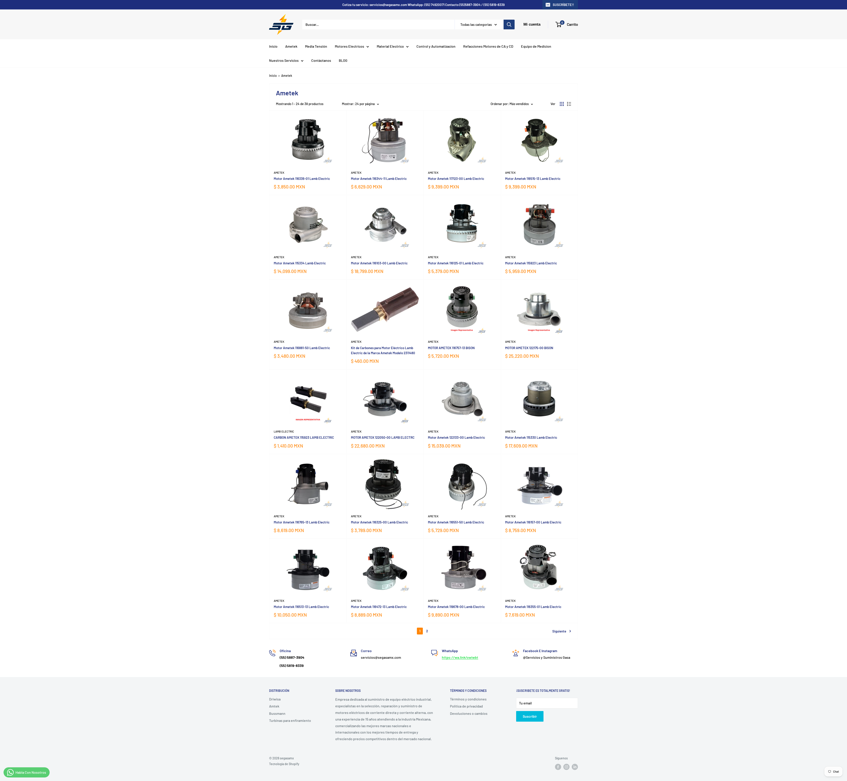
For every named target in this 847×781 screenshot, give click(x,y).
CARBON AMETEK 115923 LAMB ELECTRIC (304, 437)
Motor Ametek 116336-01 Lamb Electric (302, 179)
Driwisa (275, 699)
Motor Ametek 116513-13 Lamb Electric (301, 607)
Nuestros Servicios (284, 60)
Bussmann (277, 713)
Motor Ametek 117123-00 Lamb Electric (456, 179)
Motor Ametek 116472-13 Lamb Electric (379, 607)
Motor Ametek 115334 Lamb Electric (300, 263)
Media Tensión (316, 46)
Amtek (274, 706)
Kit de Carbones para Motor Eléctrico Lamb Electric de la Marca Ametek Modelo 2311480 (383, 350)
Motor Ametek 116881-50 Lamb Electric (302, 348)
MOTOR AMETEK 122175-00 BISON (529, 348)
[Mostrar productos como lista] (569, 104)
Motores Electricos (349, 46)
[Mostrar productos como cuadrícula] (562, 104)
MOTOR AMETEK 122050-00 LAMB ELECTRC (382, 437)
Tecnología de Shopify (284, 764)
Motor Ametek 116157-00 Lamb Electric (533, 522)
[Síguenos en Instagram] (566, 767)
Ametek (291, 46)
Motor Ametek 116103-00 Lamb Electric (379, 263)
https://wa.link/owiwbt (460, 657)
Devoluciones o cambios (468, 713)
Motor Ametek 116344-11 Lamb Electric (379, 179)
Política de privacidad (466, 706)
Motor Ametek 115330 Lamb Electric (531, 437)
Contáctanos (321, 60)
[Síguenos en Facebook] (558, 767)
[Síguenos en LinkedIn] (575, 767)
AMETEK (356, 341)
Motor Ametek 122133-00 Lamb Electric (456, 437)
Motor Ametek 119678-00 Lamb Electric (456, 607)
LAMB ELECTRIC (284, 431)
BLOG (343, 60)
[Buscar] (509, 24)
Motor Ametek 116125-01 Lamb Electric (455, 263)
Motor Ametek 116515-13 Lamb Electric (532, 179)
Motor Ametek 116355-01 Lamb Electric (533, 607)
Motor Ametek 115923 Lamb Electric (531, 263)
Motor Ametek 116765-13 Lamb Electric (302, 522)
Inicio (273, 46)
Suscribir (530, 716)
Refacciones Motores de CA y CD (488, 46)
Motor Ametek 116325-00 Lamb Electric (379, 522)
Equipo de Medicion (536, 46)
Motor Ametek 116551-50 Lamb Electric (456, 522)
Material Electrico (390, 46)
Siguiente (559, 631)
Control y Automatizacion (435, 46)
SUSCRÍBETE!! (563, 5)
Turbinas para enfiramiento (290, 720)
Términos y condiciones (468, 699)
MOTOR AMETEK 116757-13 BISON (451, 348)
